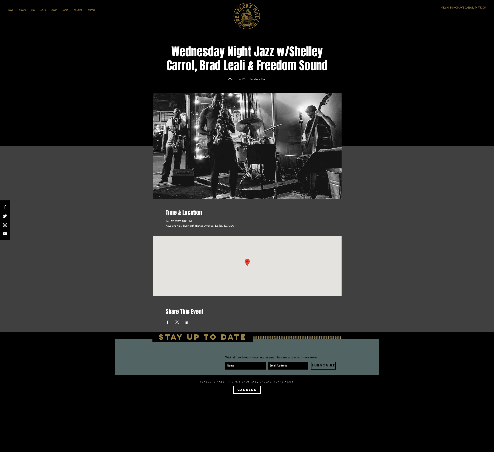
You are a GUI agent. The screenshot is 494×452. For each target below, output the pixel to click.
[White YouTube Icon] (5, 234)
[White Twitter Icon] (5, 216)
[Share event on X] (177, 322)
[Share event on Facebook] (167, 322)
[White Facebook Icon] (5, 207)
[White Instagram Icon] (5, 225)
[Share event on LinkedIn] (186, 322)
